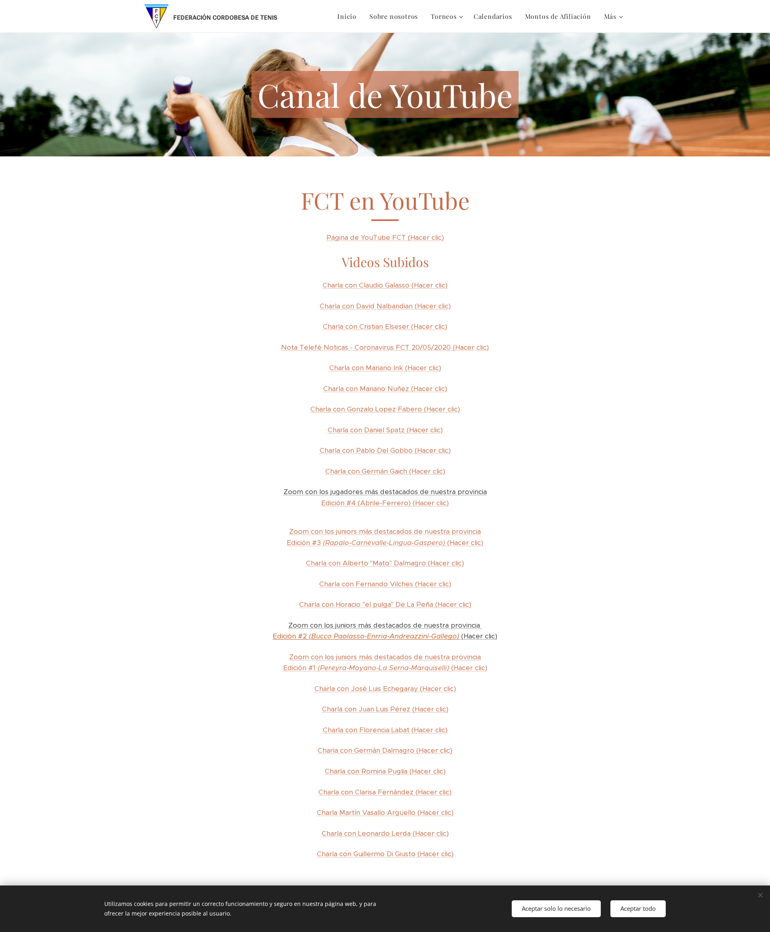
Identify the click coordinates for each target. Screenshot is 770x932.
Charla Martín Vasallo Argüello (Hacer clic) (385, 812)
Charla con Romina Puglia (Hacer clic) (385, 771)
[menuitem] (349, 16)
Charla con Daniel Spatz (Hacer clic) (385, 429)
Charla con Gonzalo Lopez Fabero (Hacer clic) (385, 409)
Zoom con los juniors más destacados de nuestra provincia (385, 625)
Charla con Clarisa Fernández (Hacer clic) (385, 792)
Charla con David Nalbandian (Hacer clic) (385, 306)
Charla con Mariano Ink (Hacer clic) (385, 367)
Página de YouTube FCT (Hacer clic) (385, 237)
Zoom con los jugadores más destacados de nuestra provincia (385, 491)
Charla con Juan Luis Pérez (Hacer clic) (385, 709)
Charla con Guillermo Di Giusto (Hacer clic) (385, 853)
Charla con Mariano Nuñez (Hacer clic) (385, 388)
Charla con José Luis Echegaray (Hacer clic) (385, 688)
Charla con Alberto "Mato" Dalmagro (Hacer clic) (385, 563)
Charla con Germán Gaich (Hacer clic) (385, 471)
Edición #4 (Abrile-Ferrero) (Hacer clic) (385, 502)
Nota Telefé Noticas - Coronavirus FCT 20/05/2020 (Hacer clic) (385, 347)
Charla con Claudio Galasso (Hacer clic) (385, 285)
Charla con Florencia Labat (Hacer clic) (385, 729)
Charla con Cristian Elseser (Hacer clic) (385, 326)
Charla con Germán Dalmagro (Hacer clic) (385, 750)
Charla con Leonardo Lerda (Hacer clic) (385, 833)
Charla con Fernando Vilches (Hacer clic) (385, 583)
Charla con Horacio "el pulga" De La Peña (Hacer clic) (385, 604)
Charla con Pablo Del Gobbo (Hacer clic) (385, 450)
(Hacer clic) (478, 636)
